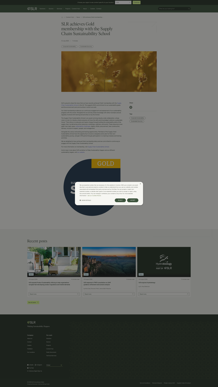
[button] (85, 200)
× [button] (140, 183)
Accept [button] (132, 200)
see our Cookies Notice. (94, 195)
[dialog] (109, 193)
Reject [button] (120, 200)
